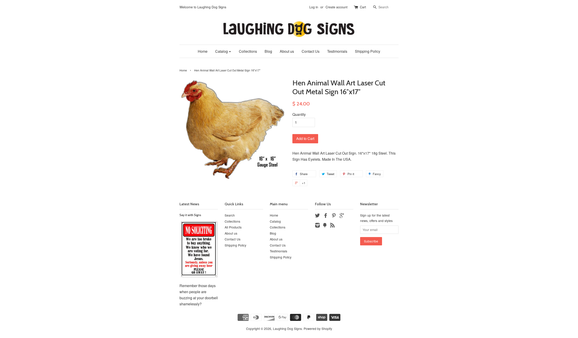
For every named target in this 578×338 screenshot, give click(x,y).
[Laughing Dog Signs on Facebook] (325, 216)
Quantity (299, 114)
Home (202, 51)
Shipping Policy (367, 51)
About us (287, 51)
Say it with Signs (190, 215)
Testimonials (337, 51)
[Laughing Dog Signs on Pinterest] (333, 216)
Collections (248, 51)
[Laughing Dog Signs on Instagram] (317, 226)
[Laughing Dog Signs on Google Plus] (341, 216)
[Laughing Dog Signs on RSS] (332, 226)
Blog (268, 51)
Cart (363, 7)
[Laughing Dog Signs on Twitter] (317, 216)
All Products (233, 227)
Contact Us (310, 51)
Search (230, 215)
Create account (336, 7)
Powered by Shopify (318, 328)
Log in (313, 7)
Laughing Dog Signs (287, 328)
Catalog (222, 51)
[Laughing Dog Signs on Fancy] (325, 226)
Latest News (189, 204)
